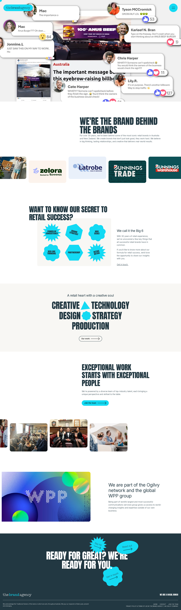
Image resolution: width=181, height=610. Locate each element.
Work (155, 604)
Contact (163, 604)
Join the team (173, 604)
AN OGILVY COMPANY (171, 606)
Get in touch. (122, 264)
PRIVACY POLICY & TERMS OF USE (137, 606)
